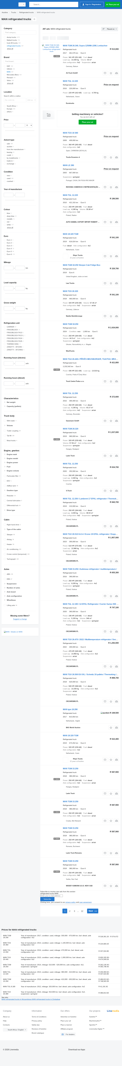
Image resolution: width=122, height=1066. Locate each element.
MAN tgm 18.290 (70, 709)
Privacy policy (37, 1021)
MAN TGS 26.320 (70, 291)
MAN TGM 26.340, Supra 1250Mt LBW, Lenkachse (85, 46)
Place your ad (87, 122)
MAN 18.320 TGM (70, 234)
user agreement (85, 902)
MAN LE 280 (68, 165)
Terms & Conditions (39, 1017)
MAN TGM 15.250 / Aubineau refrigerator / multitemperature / (90, 569)
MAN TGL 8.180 (9, 986)
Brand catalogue (38, 1033)
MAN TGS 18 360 (70, 133)
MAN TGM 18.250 (70, 324)
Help (4, 1021)
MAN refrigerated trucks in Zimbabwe (46, 999)
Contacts (6, 1025)
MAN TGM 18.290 (7, 936)
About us (6, 1017)
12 (82, 911)
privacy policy (71, 902)
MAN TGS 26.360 (7, 944)
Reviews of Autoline (39, 1029)
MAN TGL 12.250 (70, 393)
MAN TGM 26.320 (70, 429)
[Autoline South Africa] (9, 4)
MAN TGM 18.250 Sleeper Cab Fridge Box (81, 265)
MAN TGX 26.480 (7, 993)
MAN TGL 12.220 (70, 81)
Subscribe (47, 899)
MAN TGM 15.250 (70, 769)
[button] (111, 73)
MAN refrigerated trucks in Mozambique (17, 999)
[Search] (31, 4)
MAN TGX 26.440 (7, 958)
